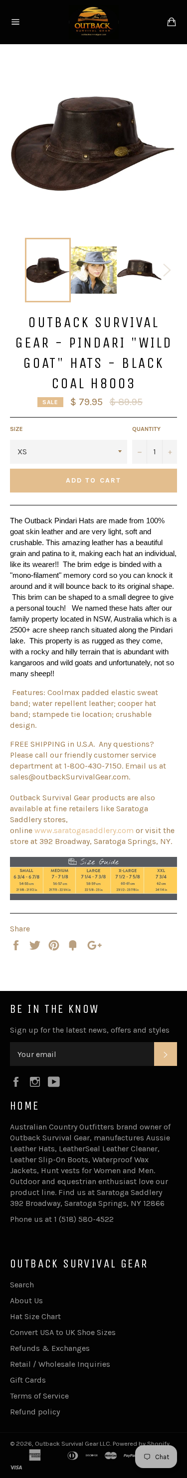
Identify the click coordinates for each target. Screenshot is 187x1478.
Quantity (146, 428)
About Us (26, 1300)
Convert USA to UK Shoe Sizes (63, 1332)
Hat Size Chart (35, 1316)
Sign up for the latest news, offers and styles (90, 1030)
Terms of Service (39, 1396)
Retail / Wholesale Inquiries (60, 1364)
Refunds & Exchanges (50, 1348)
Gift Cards (28, 1380)
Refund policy (35, 1411)
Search (22, 1284)
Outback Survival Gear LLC (72, 1443)
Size (16, 428)
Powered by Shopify (141, 1443)
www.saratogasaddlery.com (84, 830)
